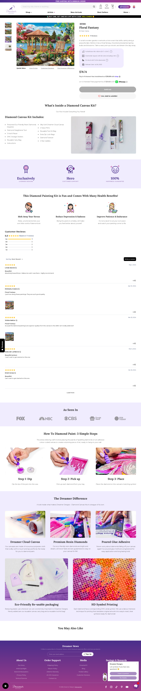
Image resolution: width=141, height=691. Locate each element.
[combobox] (59, 7)
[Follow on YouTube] (127, 687)
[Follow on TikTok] (116, 687)
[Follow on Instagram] (111, 687)
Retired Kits (78, 687)
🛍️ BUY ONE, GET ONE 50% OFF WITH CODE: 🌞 (70, 17)
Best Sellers (102, 12)
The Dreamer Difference (65, 68)
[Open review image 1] (9, 305)
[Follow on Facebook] (106, 687)
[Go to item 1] (8, 25)
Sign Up (88, 654)
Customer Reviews (47, 68)
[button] (136, 686)
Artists (50, 12)
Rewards (125, 7)
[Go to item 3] (8, 39)
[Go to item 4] (8, 47)
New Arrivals (76, 12)
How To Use (33, 68)
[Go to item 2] (8, 32)
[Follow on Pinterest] (121, 687)
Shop (28, 12)
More (126, 12)
